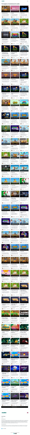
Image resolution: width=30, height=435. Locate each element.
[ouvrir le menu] (28, 1)
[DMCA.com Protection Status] (15, 433)
